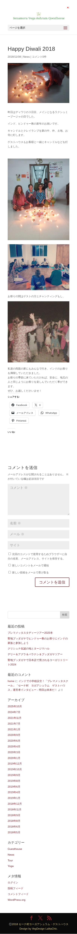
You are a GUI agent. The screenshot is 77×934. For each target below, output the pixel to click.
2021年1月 (14, 729)
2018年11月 (14, 809)
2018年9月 (14, 815)
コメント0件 (39, 56)
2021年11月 (14, 717)
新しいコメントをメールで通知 (30, 565)
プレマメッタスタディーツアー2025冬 (30, 632)
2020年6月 (14, 740)
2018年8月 (14, 820)
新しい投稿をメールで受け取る (30, 572)
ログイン (13, 882)
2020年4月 (14, 746)
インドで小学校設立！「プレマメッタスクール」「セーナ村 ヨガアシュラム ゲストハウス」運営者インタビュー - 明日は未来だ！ (38, 685)
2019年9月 (14, 775)
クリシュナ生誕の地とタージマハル (29, 648)
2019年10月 (15, 769)
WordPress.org (16, 899)
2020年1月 (14, 757)
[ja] (67, 7)
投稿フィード (15, 888)
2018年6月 (14, 826)
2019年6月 (14, 786)
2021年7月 (14, 723)
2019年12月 (15, 763)
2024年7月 (14, 712)
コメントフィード (18, 894)
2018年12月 (15, 803)
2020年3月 (14, 752)
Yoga (11, 865)
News (26, 56)
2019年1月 (14, 797)
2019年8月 (14, 780)
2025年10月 (15, 706)
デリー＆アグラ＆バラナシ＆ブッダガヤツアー (35, 654)
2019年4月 (14, 792)
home (11, 681)
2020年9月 (14, 734)
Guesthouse (15, 848)
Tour (10, 860)
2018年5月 (14, 832)
